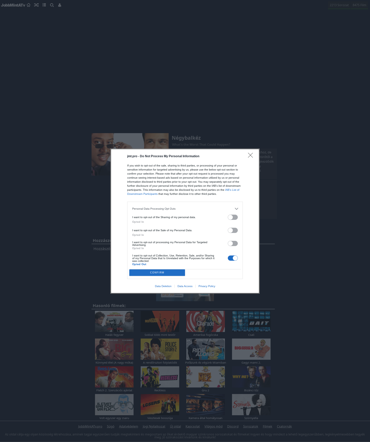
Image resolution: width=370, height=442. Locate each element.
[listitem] (185, 209)
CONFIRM (157, 272)
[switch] (233, 217)
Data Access (185, 286)
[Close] (251, 156)
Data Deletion (163, 286)
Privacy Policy (206, 286)
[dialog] (185, 221)
